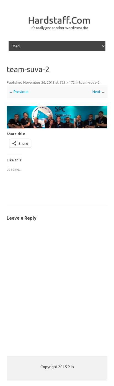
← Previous (18, 92)
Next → (98, 92)
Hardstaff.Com (59, 20)
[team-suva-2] (57, 117)
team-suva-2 (89, 82)
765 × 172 (67, 82)
